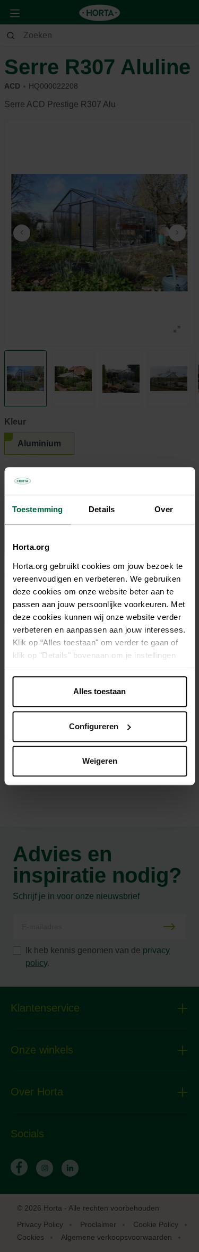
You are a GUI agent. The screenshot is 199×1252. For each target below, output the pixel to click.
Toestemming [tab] (37, 509)
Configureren (93, 726)
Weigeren (99, 760)
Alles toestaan (99, 691)
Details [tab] (102, 509)
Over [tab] (163, 509)
